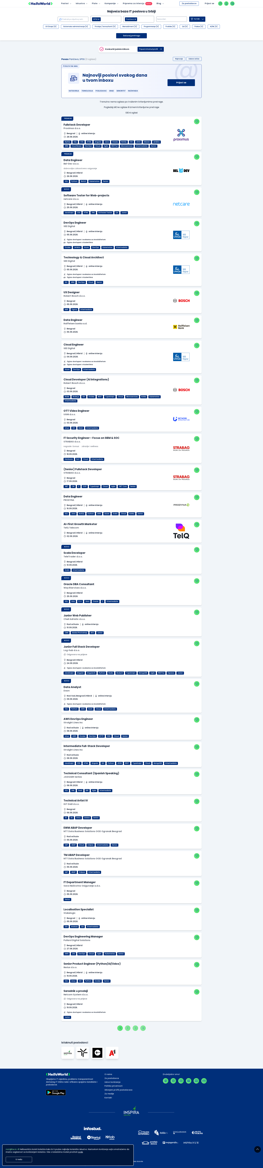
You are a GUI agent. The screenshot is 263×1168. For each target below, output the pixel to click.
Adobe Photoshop (79, 633)
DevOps (88, 146)
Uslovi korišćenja (113, 1082)
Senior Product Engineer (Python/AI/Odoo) (92, 964)
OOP (85, 486)
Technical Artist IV (76, 800)
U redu (19, 1159)
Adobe (87, 818)
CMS (66, 633)
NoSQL (124, 142)
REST (100, 397)
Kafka (143, 397)
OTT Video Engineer (76, 411)
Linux (67, 428)
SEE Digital (69, 226)
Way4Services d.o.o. (75, 587)
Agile (106, 146)
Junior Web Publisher (78, 615)
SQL (75, 142)
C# (73, 486)
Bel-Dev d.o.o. (71, 163)
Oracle (115, 142)
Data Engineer (73, 160)
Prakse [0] (199, 26)
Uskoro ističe (194, 59)
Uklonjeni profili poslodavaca (118, 1090)
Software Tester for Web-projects (86, 195)
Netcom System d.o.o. (76, 994)
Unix (73, 601)
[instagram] (173, 1081)
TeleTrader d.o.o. (73, 556)
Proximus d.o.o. (72, 128)
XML (93, 213)
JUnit (138, 142)
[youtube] (181, 1081)
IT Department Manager (80, 882)
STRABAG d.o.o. (72, 441)
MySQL (67, 142)
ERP (87, 790)
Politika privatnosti (114, 1086)
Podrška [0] (170, 26)
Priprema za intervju (133, 3)
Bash (81, 428)
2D (66, 818)
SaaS (90, 709)
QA (117, 213)
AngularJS (91, 673)
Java (107, 142)
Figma (74, 309)
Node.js (76, 397)
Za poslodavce (189, 3)
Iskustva (80, 3)
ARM (66, 146)
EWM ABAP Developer (78, 828)
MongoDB (143, 673)
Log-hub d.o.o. (72, 650)
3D (72, 818)
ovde (80, 1152)
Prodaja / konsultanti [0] (105, 26)
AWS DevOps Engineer (78, 719)
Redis (110, 673)
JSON (119, 763)
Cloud (97, 146)
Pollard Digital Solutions (77, 940)
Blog (159, 3)
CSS (81, 142)
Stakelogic (69, 913)
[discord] (196, 1081)
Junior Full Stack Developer (82, 647)
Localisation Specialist (79, 909)
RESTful (115, 146)
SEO (92, 633)
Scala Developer (74, 553)
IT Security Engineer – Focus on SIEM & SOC (91, 438)
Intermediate (141, 146)
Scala (115, 514)
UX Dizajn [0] (50, 26)
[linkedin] (188, 1081)
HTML (89, 142)
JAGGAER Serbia (73, 776)
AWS (99, 514)
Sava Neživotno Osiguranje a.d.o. (82, 885)
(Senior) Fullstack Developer (83, 469)
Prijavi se (181, 82)
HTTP (101, 736)
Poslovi (65, 3)
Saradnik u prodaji (76, 991)
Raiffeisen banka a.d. (75, 323)
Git (131, 142)
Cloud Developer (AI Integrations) (86, 379)
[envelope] (204, 1081)
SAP (66, 845)
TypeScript (109, 397)
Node (67, 397)
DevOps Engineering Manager (83, 936)
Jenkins (156, 142)
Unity (78, 818)
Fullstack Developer (77, 125)
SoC (78, 459)
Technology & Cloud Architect (84, 257)
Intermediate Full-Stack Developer (87, 746)
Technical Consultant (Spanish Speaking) (91, 773)
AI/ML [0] (214, 26)
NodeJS (120, 673)
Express (171, 673)
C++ (80, 601)
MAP (66, 309)
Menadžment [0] (129, 26)
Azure (86, 247)
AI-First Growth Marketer (80, 524)
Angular (98, 142)
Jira (73, 954)
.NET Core (123, 486)
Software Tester (105, 213)
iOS (66, 927)
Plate (94, 3)
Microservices (126, 146)
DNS (108, 736)
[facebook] (165, 1081)
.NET (66, 486)
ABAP (73, 845)
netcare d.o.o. (71, 199)
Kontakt (108, 1097)
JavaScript (69, 213)
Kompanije (110, 3)
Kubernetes (94, 181)
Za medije (109, 1093)
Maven (147, 142)
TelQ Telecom (71, 527)
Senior (153, 146)
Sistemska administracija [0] (75, 26)
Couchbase (77, 146)
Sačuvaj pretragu (131, 35)
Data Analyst (72, 687)
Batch (83, 181)
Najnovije (179, 59)
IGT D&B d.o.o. (71, 804)
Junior (124, 213)
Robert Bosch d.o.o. (74, 295)
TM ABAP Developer (77, 855)
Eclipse (90, 845)
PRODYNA (69, 500)
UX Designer (72, 292)
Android (74, 927)
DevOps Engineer (75, 223)
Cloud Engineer (74, 344)
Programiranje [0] (151, 26)
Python (74, 181)
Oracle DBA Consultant (79, 584)
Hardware (69, 459)
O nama (108, 1074)
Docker (68, 247)
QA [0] (185, 26)
